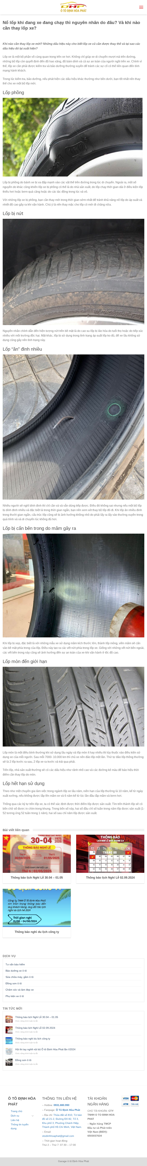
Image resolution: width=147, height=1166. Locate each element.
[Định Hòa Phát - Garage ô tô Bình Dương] (73, 7)
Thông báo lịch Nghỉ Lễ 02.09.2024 (35, 1027)
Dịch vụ (15, 1115)
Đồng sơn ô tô (14, 983)
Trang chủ (16, 1111)
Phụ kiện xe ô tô (15, 996)
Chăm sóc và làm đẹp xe (20, 989)
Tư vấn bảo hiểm (15, 964)
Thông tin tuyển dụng (20, 1126)
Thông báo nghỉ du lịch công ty (32, 1038)
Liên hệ (15, 1120)
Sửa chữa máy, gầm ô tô (20, 977)
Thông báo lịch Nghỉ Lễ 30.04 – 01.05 (36, 1017)
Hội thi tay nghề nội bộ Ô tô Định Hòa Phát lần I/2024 (45, 1049)
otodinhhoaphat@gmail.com (58, 1135)
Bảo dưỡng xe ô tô (16, 970)
